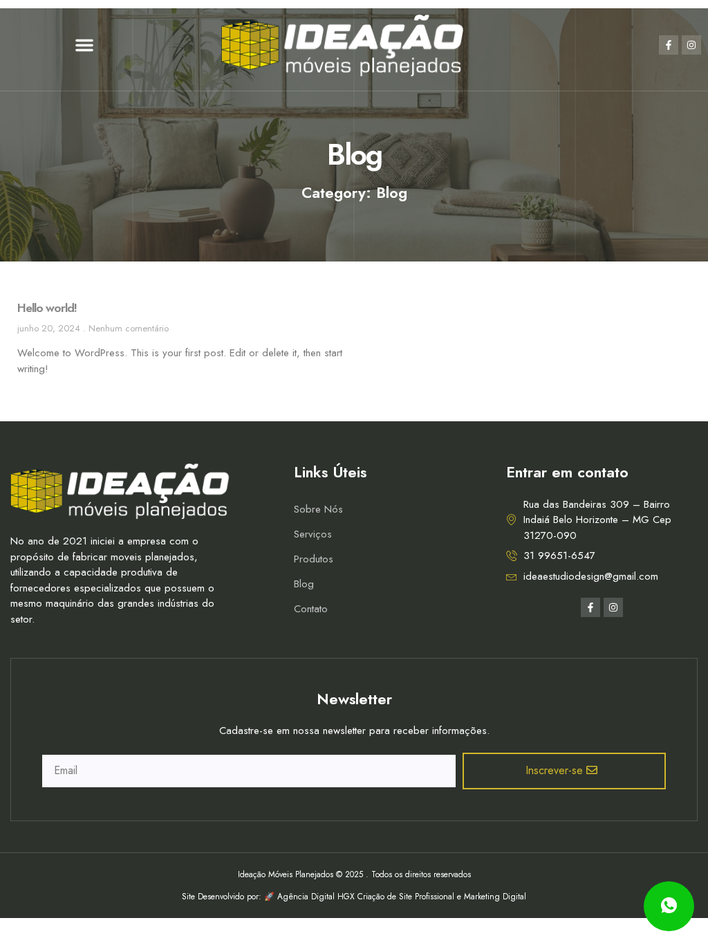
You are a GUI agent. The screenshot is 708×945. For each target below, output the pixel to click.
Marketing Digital (495, 896)
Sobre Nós (318, 509)
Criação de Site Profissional (405, 896)
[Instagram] (691, 45)
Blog (304, 583)
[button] (84, 44)
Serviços (313, 534)
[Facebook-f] (668, 45)
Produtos (313, 559)
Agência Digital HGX (316, 896)
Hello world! (47, 308)
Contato (311, 608)
